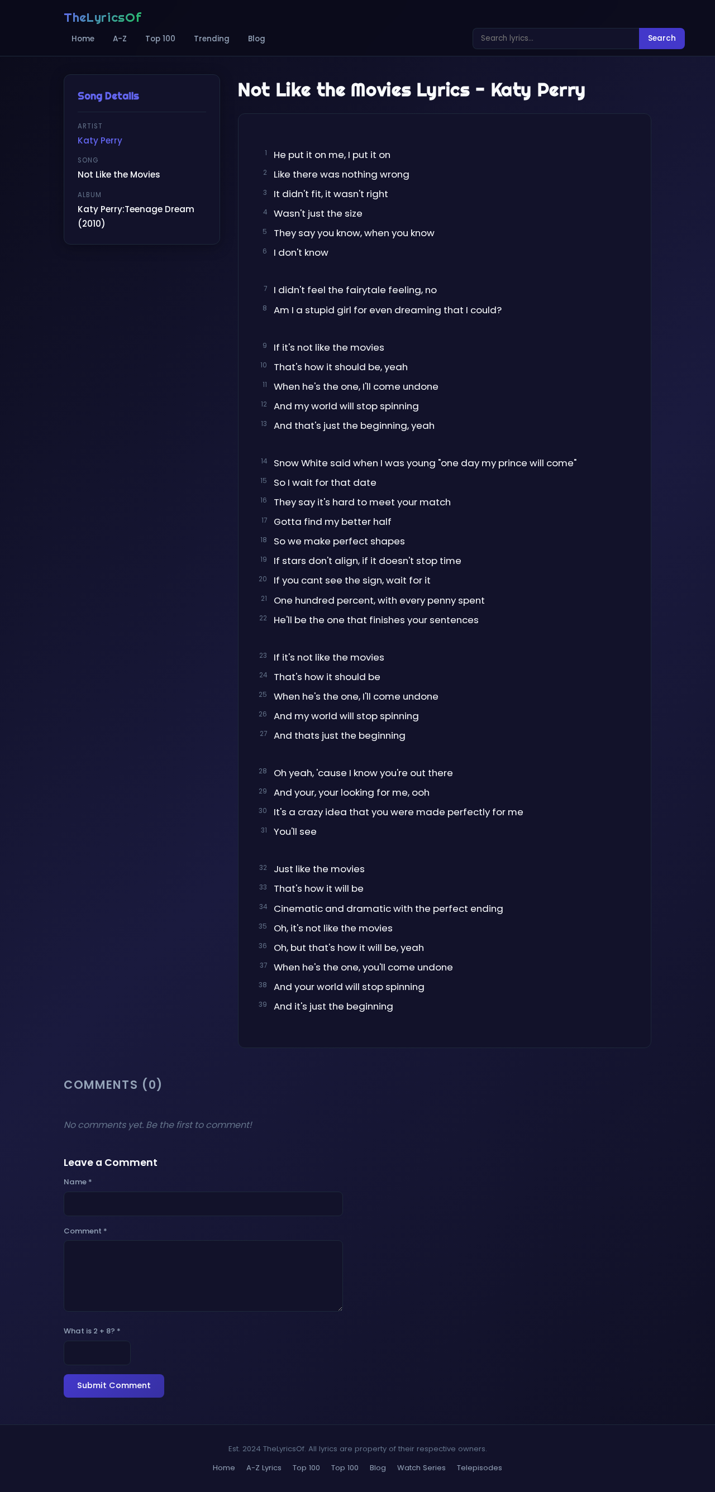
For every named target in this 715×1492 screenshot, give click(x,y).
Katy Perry (100, 140)
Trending (212, 39)
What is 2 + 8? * (92, 1331)
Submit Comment (114, 1385)
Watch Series (421, 1467)
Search (662, 38)
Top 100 (160, 39)
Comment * (85, 1231)
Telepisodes (479, 1467)
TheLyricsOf (102, 17)
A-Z (120, 39)
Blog (256, 39)
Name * (78, 1182)
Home (83, 39)
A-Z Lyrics (264, 1467)
